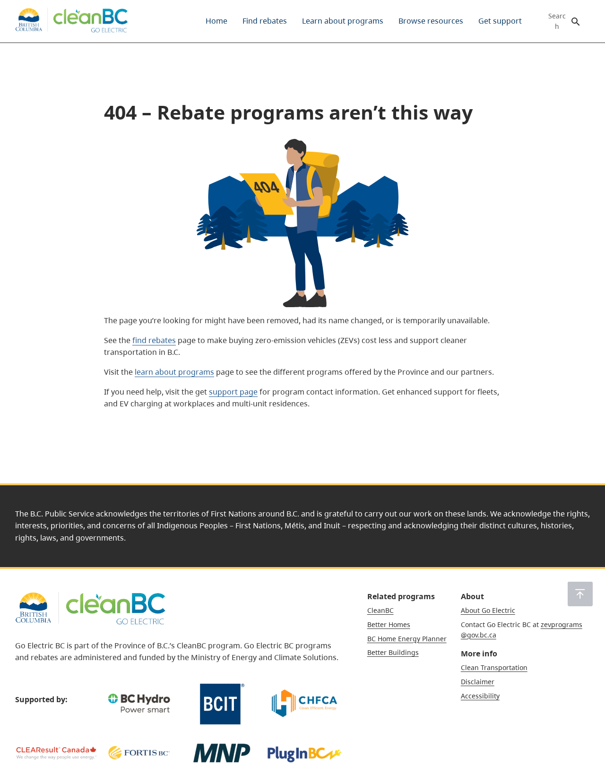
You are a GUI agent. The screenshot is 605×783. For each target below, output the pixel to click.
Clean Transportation (494, 667)
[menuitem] (216, 21)
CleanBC (380, 610)
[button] (580, 594)
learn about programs (174, 372)
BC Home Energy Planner (407, 638)
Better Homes (388, 624)
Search (557, 21)
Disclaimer (477, 681)
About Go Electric (488, 610)
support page (233, 392)
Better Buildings (393, 652)
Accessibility (480, 695)
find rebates (154, 340)
